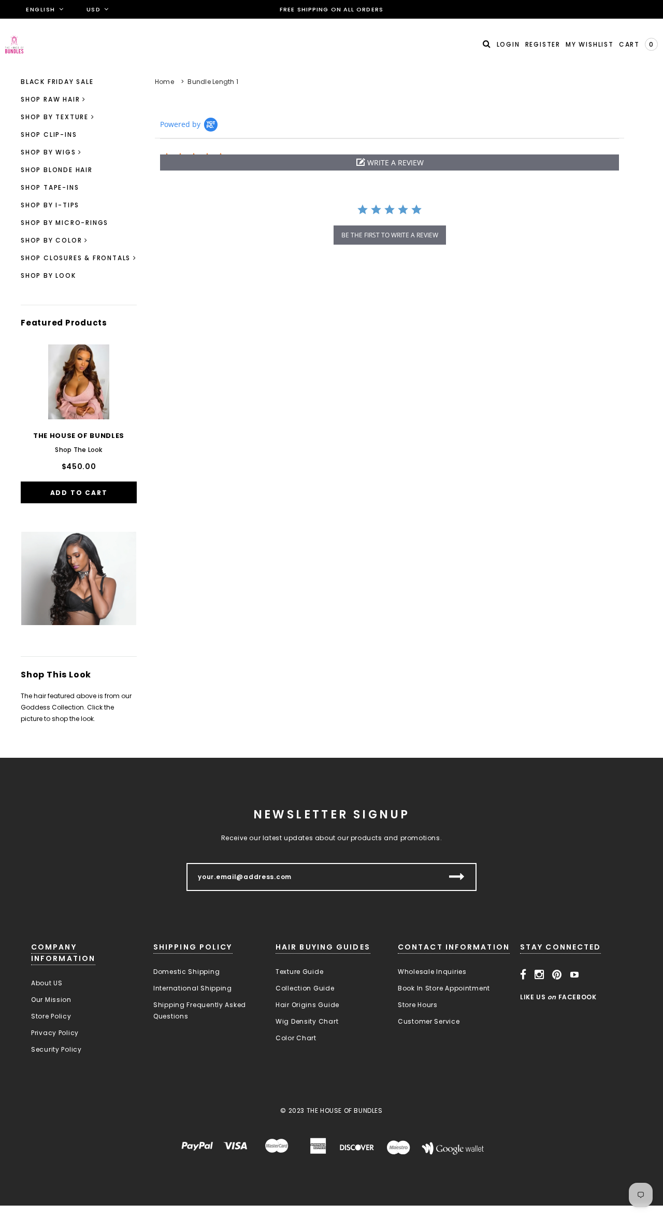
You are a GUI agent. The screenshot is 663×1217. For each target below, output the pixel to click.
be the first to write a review (389, 235)
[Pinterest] (557, 975)
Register (542, 44)
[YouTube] (574, 975)
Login (508, 44)
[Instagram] (539, 975)
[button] (389, 162)
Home (164, 81)
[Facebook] (523, 975)
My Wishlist (590, 44)
